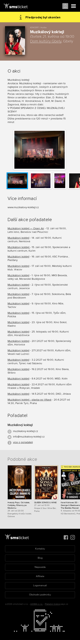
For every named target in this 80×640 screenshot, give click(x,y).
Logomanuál (40, 585)
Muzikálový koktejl (18, 237)
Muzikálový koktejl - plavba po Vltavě (29, 399)
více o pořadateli (23, 442)
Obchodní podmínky (40, 594)
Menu (73, 6)
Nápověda (40, 567)
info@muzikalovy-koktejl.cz (29, 436)
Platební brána (52, 604)
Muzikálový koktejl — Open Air (26, 228)
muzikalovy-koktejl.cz (25, 431)
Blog (40, 557)
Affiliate (40, 576)
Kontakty (40, 548)
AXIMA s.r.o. (36, 604)
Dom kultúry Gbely (45, 41)
